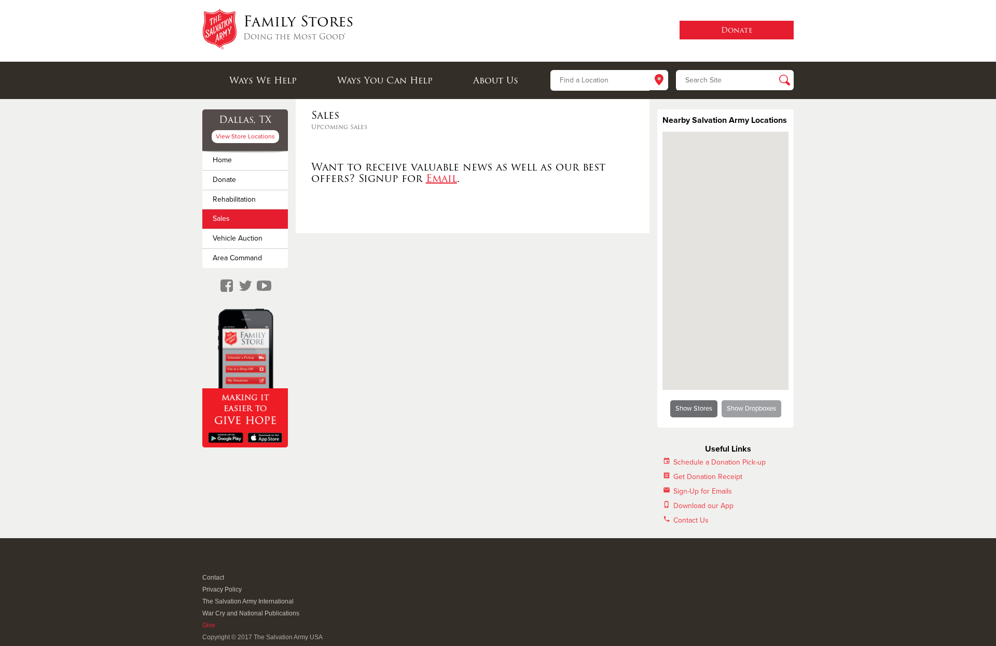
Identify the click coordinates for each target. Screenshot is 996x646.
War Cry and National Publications (250, 613)
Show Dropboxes (751, 408)
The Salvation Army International (248, 601)
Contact (213, 577)
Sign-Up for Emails (702, 491)
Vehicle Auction (237, 238)
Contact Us (691, 520)
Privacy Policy (222, 589)
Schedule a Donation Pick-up (719, 462)
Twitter (220, 563)
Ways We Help (263, 80)
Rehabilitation (234, 199)
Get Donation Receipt (707, 476)
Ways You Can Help (385, 80)
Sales (221, 218)
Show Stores (693, 408)
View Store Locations (245, 136)
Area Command (237, 258)
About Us (495, 80)
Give (208, 625)
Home (222, 160)
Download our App (703, 505)
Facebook (207, 563)
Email (441, 178)
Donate (224, 179)
